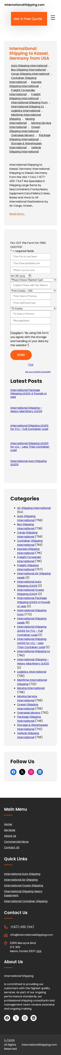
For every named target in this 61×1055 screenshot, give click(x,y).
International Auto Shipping (22, 874)
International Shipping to (27, 107)
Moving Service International (27, 698)
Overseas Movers (22, 135)
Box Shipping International (28, 70)
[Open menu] (52, 17)
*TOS (30, 364)
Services (9, 830)
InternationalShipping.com (25, 5)
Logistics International (25, 111)
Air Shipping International (34, 508)
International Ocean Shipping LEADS (30, 592)
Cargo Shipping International (30, 74)
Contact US (11, 847)
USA (39, 951)
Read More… (17, 214)
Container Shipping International (22, 80)
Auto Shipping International (29, 66)
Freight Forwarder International (22, 92)
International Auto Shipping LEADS (28, 462)
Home (8, 824)
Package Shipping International (29, 137)
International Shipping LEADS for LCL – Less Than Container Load (29, 447)
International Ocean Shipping (23, 885)
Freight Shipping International (25, 96)
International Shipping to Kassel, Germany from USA (29, 53)
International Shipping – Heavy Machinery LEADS (26, 409)
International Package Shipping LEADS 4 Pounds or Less (28, 393)
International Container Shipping (25, 901)
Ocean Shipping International (24, 129)
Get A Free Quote (28, 18)
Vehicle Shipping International (25, 150)
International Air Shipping (21, 880)
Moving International (22, 121)
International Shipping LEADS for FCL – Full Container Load (29, 427)
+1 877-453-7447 (22, 927)
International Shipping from (29, 102)
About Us (10, 836)
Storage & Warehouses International (25, 145)
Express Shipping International (25, 84)
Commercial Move (16, 842)
